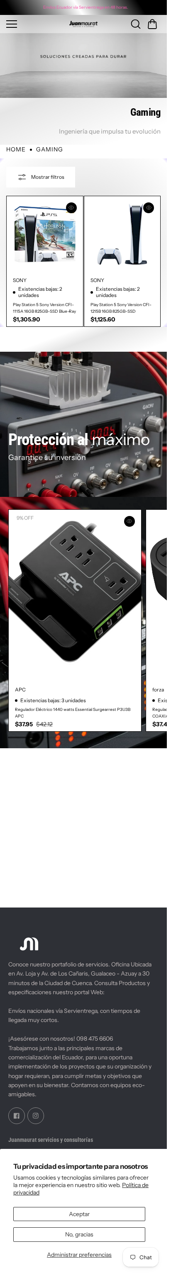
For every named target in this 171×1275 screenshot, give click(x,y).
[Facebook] (16, 1115)
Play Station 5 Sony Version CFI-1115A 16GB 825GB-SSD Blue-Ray (44, 308)
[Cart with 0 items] (152, 24)
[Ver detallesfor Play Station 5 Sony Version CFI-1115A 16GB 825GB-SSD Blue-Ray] (45, 234)
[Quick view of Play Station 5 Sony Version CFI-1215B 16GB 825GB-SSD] (148, 207)
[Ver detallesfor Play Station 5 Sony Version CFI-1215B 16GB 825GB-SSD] (122, 234)
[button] (152, 24)
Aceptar (79, 1214)
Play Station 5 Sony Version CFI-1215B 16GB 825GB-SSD (120, 308)
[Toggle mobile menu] (30, 24)
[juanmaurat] (83, 24)
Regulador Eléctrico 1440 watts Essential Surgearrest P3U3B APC (72, 708)
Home (16, 149)
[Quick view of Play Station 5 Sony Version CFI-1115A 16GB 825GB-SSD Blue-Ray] (71, 207)
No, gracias (79, 1234)
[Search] (135, 24)
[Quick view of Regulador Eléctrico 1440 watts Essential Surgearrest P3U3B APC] (126, 521)
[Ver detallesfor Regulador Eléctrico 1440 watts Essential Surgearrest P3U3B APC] (73, 593)
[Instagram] (35, 1115)
